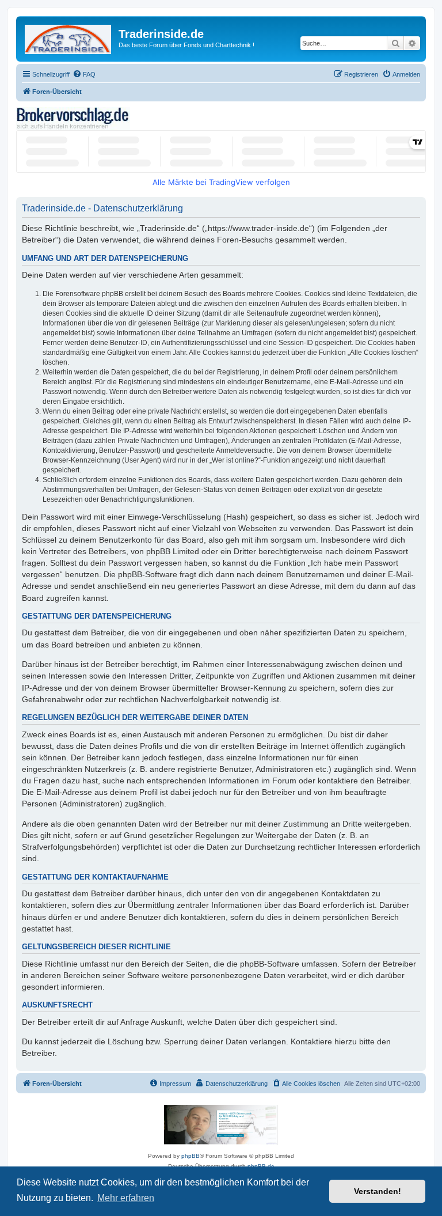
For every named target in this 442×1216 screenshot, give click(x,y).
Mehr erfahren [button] (125, 1198)
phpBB (190, 1156)
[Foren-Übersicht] (69, 37)
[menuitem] (84, 74)
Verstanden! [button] (377, 1191)
